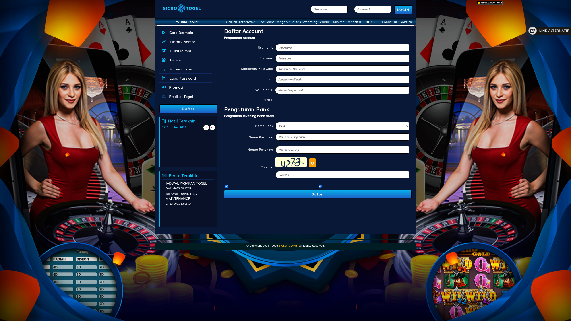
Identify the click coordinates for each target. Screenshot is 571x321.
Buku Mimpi (179, 50)
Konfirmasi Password (257, 68)
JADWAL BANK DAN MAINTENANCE (181, 196)
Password (266, 58)
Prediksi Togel (180, 96)
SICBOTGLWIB (288, 245)
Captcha (267, 167)
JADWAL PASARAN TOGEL (186, 183)
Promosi (175, 87)
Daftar (318, 194)
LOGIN (403, 9)
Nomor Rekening (260, 149)
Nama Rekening (261, 137)
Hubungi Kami (181, 69)
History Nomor (181, 41)
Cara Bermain (180, 32)
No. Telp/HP (264, 89)
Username (265, 47)
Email (269, 79)
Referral (176, 59)
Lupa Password (181, 78)
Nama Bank (264, 125)
